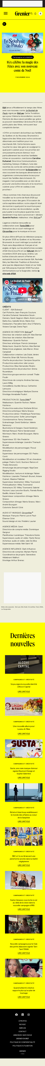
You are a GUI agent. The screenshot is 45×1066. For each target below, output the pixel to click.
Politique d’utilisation (22, 1046)
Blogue (22, 1024)
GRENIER (22, 1051)
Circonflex (27, 513)
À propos (22, 1021)
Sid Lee (37, 217)
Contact (22, 1031)
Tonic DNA (25, 400)
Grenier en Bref (22, 1038)
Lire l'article (24, 691)
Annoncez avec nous (22, 1035)
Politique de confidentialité (22, 1042)
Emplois (22, 1028)
